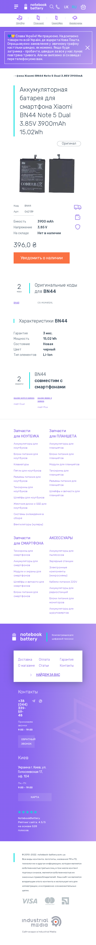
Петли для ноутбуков (27, 470)
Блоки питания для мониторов (61, 600)
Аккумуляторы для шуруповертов (61, 610)
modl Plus (43, 407)
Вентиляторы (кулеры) (28, 524)
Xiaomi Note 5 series (24, 398)
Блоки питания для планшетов (61, 456)
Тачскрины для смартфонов (23, 552)
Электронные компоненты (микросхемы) (58, 571)
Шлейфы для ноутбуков (29, 497)
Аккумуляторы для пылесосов (61, 552)
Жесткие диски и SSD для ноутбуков (30, 505)
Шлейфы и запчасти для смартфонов (29, 583)
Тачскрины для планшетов (59, 472)
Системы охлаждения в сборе (29, 516)
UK (66, 7)
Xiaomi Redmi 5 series (45, 399)
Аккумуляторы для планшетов (61, 445)
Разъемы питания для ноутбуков (27, 478)
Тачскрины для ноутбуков (23, 489)
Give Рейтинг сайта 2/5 (23, 812)
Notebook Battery (27, 637)
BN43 (16, 302)
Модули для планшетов (64, 464)
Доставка (25, 660)
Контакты (67, 666)
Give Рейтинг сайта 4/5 (31, 812)
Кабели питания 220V (63, 581)
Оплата (44, 660)
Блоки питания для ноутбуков (26, 456)
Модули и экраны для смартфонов (27, 573)
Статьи (44, 666)
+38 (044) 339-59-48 (22, 708)
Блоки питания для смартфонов (26, 594)
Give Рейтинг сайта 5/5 (35, 812)
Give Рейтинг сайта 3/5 (27, 812)
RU (74, 7)
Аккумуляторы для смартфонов (26, 563)
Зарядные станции (61, 561)
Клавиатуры (21, 464)
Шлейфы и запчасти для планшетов (64, 493)
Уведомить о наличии (42, 257)
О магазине (26, 666)
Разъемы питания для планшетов (62, 483)
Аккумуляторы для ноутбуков (26, 445)
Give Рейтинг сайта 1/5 (19, 812)
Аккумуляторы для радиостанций (61, 590)
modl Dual (19, 404)
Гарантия (66, 660)
